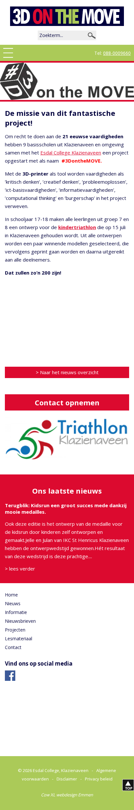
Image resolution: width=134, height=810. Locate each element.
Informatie (16, 612)
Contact (13, 647)
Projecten (15, 630)
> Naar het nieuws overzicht (67, 372)
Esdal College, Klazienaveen (60, 770)
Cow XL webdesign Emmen (67, 795)
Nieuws (12, 603)
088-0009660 (117, 53)
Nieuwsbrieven (20, 621)
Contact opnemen (67, 402)
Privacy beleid (99, 779)
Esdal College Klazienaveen (70, 152)
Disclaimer (67, 779)
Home (11, 595)
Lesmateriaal (18, 638)
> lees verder (20, 568)
